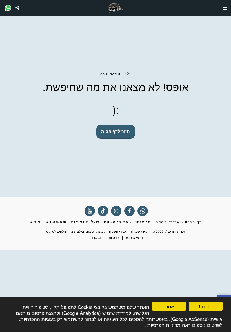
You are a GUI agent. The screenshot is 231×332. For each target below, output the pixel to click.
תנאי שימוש (134, 238)
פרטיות (114, 238)
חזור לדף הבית (115, 131)
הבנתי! (206, 306)
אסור (169, 306)
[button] (225, 8)
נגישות (96, 238)
